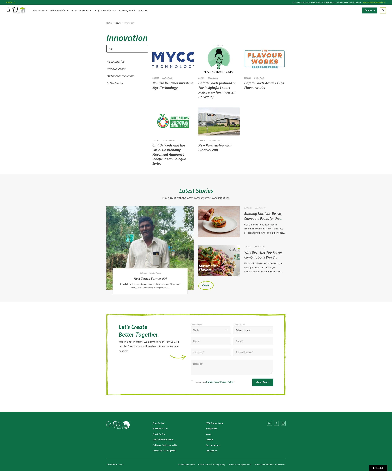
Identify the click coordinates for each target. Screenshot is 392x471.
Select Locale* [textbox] (243, 330)
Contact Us (211, 450)
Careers (209, 439)
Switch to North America (373, 2)
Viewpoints (211, 428)
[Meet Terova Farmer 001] (150, 248)
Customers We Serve (163, 439)
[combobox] (210, 330)
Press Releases (116, 69)
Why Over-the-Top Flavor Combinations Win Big (263, 255)
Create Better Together (164, 450)
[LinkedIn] (269, 423)
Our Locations (213, 445)
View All (206, 285)
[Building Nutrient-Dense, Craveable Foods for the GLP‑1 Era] (219, 221)
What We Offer (160, 428)
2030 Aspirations (214, 423)
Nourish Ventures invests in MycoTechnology (172, 85)
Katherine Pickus (169, 140)
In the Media (115, 83)
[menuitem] (269, 423)
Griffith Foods (167, 78)
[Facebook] (276, 423)
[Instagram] (283, 423)
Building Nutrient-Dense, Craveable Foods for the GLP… (262, 218)
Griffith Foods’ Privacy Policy (220, 382)
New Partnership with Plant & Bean (214, 147)
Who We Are (158, 423)
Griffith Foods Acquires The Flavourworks (264, 85)
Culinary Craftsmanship (165, 445)
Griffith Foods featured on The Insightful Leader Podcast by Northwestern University (217, 89)
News (118, 22)
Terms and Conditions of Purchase (270, 464)
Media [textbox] (196, 330)
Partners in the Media (120, 76)
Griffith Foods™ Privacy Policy (211, 464)
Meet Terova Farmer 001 (150, 278)
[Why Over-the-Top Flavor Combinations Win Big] (219, 260)
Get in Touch (262, 382)
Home (109, 22)
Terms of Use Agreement (239, 464)
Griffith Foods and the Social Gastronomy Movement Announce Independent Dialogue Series (169, 154)
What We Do (159, 434)
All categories (115, 61)
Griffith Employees (186, 464)
